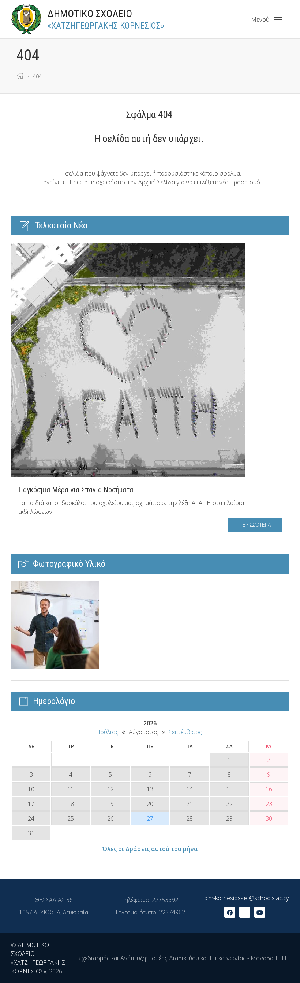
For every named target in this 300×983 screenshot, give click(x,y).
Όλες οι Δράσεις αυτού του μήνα (150, 849)
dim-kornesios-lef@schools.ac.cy (246, 898)
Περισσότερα (255, 524)
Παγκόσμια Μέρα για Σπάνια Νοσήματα (75, 489)
